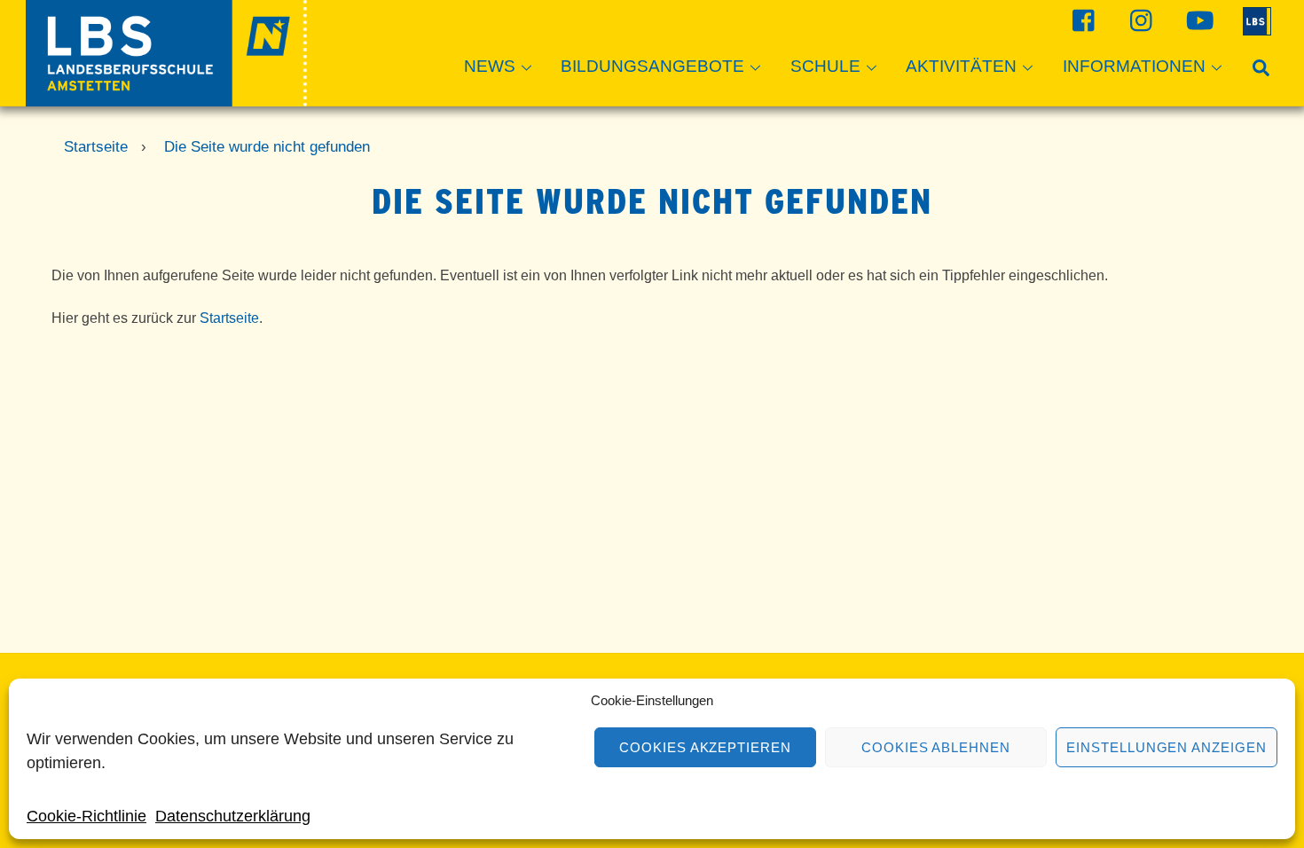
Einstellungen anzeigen (1166, 747)
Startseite (229, 318)
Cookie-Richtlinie (86, 816)
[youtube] (1197, 19)
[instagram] (1139, 19)
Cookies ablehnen (936, 747)
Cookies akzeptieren (705, 747)
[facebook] (1081, 19)
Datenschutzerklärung (232, 816)
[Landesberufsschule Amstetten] (166, 98)
